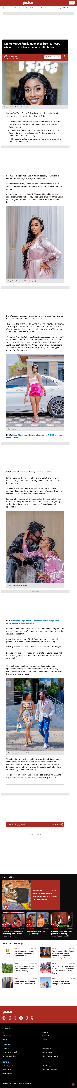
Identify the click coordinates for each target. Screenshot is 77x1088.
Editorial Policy (47, 1052)
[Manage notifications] (73, 1084)
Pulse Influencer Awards (50, 1056)
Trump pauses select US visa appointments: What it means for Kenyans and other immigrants (63, 954)
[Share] (64, 57)
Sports (44, 1032)
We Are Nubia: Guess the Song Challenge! (35, 932)
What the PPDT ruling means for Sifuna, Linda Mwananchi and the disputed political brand (63, 969)
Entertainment (9, 8)
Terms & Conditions (9, 1056)
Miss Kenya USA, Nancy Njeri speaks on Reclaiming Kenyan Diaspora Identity (61, 933)
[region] (38, 925)
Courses (44, 1039)
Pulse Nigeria (7, 1066)
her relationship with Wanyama (27, 777)
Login (71, 3)
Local (16, 948)
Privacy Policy (47, 1049)
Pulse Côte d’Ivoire (48, 1070)
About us (5, 1049)
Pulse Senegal (46, 1066)
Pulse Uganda (7, 1073)
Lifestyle (5, 1039)
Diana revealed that (37, 499)
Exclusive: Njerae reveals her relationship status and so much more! (13, 933)
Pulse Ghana (6, 1070)
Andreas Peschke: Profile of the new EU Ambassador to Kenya (24, 983)
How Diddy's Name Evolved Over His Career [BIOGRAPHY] (45, 896)
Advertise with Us (8, 1052)
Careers (44, 1036)
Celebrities (18, 8)
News (16, 963)
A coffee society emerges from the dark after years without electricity (24, 968)
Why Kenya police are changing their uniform (61, 982)
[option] (13, 925)
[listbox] (38, 925)
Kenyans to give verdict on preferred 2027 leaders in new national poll (24, 953)
